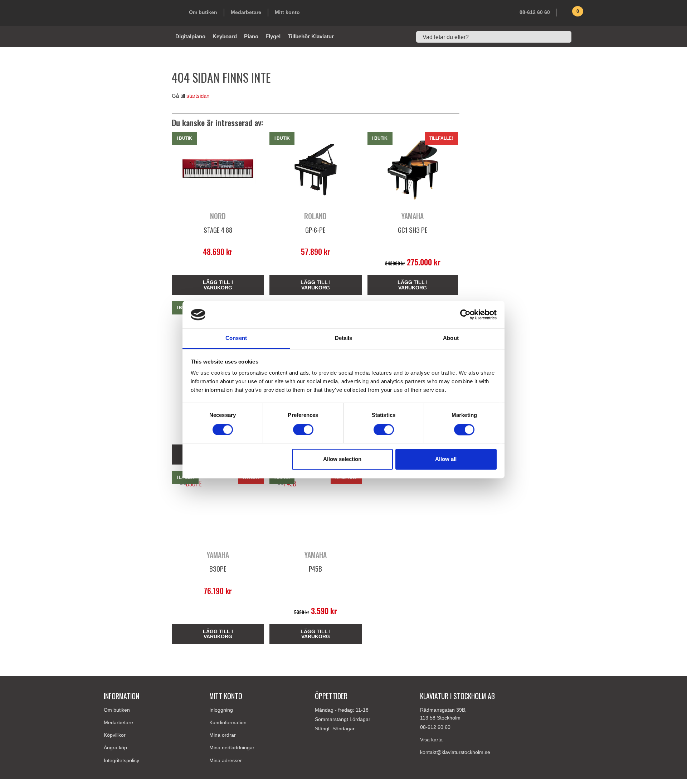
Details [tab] (343, 338)
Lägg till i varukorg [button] (218, 284)
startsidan (197, 96)
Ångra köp (115, 747)
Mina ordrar (222, 735)
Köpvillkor (115, 735)
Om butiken (203, 12)
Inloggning (221, 710)
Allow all (446, 459)
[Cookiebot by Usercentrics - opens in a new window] (465, 314)
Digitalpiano (190, 36)
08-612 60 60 (535, 12)
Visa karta (431, 739)
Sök (579, 36)
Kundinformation (228, 722)
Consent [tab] (236, 338)
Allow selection (342, 459)
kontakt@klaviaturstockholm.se (455, 752)
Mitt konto (287, 12)
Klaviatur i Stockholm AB (139, 13)
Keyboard (225, 36)
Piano (251, 36)
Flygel (273, 36)
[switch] (303, 429)
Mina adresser (225, 760)
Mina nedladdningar (231, 747)
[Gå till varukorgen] (567, 14)
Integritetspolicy (121, 760)
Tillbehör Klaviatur (311, 36)
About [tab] (451, 338)
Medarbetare (246, 12)
